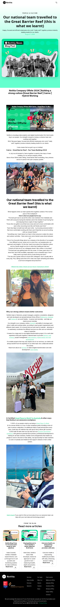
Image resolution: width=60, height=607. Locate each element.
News (38, 589)
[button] (56, 3)
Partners (29, 583)
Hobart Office (49, 591)
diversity (32, 323)
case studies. (34, 349)
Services (29, 577)
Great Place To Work (42, 423)
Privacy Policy (43, 603)
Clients (39, 583)
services (24, 347)
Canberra (14, 319)
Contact (48, 594)
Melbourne (44, 317)
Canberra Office (50, 586)
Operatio (29, 586)
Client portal (49, 577)
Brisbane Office (50, 589)
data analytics (32, 337)
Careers (39, 586)
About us (39, 580)
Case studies (30, 580)
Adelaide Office (50, 583)
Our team (39, 577)
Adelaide (50, 317)
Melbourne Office (50, 580)
